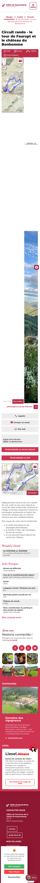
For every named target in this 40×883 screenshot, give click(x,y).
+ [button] (4, 59)
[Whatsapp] (28, 648)
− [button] (4, 63)
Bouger (9, 17)
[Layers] (20, 60)
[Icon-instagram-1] (22, 648)
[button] (13, 738)
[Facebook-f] (15, 648)
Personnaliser (14, 877)
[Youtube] (35, 648)
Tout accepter (14, 866)
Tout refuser (14, 872)
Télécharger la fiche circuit (20, 450)
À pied (20, 17)
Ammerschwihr (13, 846)
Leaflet (21, 102)
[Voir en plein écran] (4, 67)
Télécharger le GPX (20, 458)
